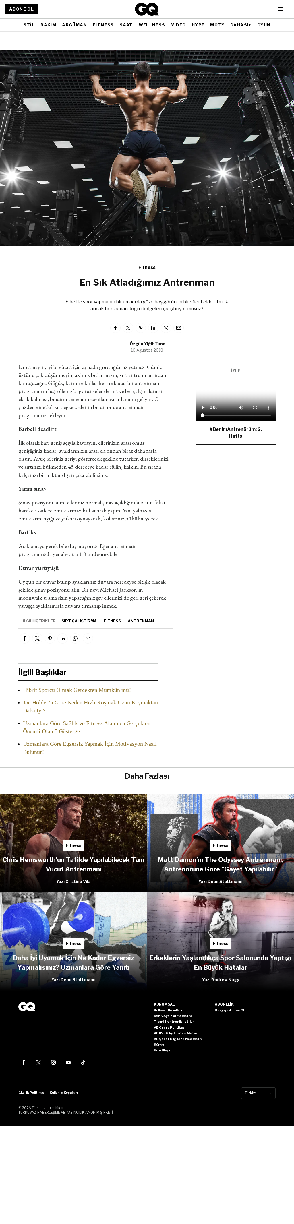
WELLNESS (152, 24)
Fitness (147, 267)
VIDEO (178, 24)
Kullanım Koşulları (64, 1093)
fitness (112, 621)
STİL (29, 24)
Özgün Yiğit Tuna (147, 343)
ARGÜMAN (74, 24)
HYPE (198, 24)
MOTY (217, 24)
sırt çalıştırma (79, 621)
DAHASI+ (241, 24)
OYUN (264, 24)
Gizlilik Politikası (31, 1093)
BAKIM (48, 24)
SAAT (126, 24)
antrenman (141, 621)
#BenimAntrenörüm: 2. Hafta (236, 433)
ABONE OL (21, 9)
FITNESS (103, 24)
